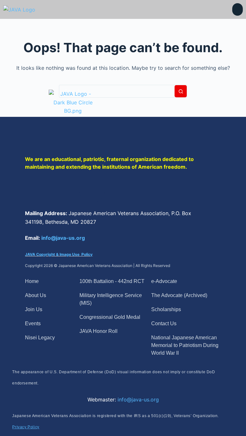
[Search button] (181, 91)
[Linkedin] (92, 190)
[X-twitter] (65, 190)
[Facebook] (38, 190)
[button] (237, 9)
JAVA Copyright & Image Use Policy (59, 254)
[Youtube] (119, 190)
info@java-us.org (63, 238)
